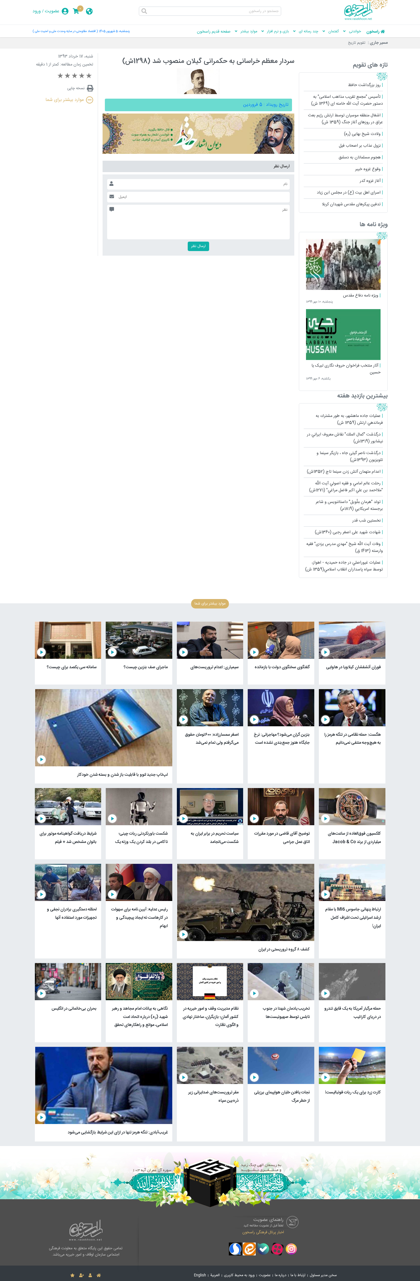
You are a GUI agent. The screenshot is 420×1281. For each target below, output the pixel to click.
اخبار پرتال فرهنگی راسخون (263, 1232)
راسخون (372, 31)
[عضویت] (81, 1275)
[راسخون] (366, 19)
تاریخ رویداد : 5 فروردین (266, 105)
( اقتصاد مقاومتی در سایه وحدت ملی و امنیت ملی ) (65, 31)
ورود (37, 11)
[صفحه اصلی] (98, 1275)
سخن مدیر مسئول (323, 1275)
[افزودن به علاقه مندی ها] (72, 1275)
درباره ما (280, 1275)
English (200, 1275)
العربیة (215, 1275)
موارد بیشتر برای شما (64, 100)
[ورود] (90, 1275)
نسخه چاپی (76, 88)
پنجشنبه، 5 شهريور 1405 (114, 31)
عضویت (52, 11)
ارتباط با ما (298, 1275)
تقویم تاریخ (356, 43)
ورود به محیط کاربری (239, 1275)
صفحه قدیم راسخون (214, 31)
